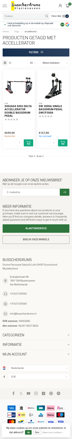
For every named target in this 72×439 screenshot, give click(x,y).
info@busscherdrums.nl (23, 313)
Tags (16, 31)
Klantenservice (36, 228)
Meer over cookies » (53, 432)
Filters (34, 52)
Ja (28, 432)
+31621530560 (18, 293)
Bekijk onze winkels (36, 239)
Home (6, 31)
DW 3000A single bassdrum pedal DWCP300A (51, 109)
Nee (37, 432)
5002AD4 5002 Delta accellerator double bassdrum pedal (18, 111)
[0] (67, 5)
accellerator (31, 31)
